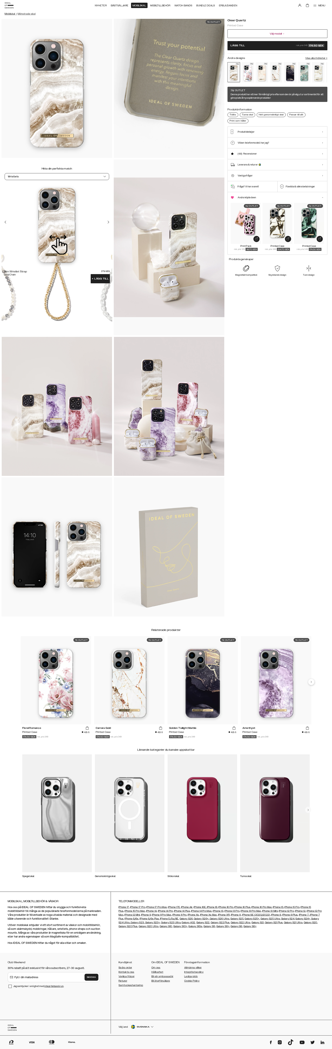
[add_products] (256, 239)
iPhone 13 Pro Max (251, 911)
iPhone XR (224, 914)
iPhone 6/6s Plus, (149, 918)
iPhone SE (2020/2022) (256, 914)
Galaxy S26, (186, 918)
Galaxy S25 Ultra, (271, 918)
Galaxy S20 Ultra (149, 926)
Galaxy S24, (288, 918)
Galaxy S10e (195, 926)
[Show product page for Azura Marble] (304, 72)
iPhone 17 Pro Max (156, 907)
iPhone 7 (304, 914)
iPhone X (236, 914)
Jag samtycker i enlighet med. (38, 986)
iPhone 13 (218, 911)
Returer (123, 981)
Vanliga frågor (126, 976)
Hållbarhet (157, 972)
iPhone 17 (124, 907)
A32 (192, 922)
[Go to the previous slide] (5, 222)
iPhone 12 (300, 911)
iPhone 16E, (200, 907)
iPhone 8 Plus (290, 914)
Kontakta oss (126, 972)
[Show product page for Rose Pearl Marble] (262, 72)
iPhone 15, (278, 907)
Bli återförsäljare (160, 981)
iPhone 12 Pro (286, 911)
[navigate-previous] (311, 682)
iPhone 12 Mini (132, 914)
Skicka (91, 977)
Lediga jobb (191, 976)
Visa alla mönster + (316, 58)
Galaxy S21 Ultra (293, 922)
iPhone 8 (276, 914)
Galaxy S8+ (249, 926)
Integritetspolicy (193, 972)
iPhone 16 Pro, (226, 907)
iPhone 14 (151, 911)
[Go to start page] (9, 5)
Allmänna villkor (193, 967)
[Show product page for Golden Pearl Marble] (318, 72)
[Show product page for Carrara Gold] (276, 72)
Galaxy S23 (137, 922)
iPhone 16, (212, 907)
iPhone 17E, (174, 907)
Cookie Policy (191, 981)
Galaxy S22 (203, 922)
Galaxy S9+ (222, 926)
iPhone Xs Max (208, 914)
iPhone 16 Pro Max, (261, 907)
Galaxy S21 (257, 922)
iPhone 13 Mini (270, 911)
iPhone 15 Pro (291, 907)
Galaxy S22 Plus (220, 922)
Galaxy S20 (310, 922)
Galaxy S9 (209, 926)
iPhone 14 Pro (165, 911)
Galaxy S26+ (201, 918)
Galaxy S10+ (180, 926)
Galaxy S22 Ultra (240, 922)
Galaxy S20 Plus (128, 926)
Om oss (155, 967)
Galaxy (186, 922)
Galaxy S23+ (152, 922)
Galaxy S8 (236, 926)
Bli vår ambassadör (162, 976)
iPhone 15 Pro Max (134, 911)
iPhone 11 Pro (180, 914)
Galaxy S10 (166, 926)
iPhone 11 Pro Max (161, 914)
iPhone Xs (193, 914)
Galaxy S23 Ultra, (171, 922)
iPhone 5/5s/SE (169, 918)
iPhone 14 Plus (182, 911)
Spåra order (125, 967)
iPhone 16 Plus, (242, 907)
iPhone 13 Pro (231, 911)
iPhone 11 (146, 914)
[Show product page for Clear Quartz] (233, 72)
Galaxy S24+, (302, 918)
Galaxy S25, (237, 918)
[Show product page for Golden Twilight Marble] (290, 72)
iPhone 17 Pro (137, 907)
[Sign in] (300, 5)
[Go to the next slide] (108, 222)
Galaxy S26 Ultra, (219, 918)
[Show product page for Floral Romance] (248, 72)
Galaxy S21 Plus (274, 922)
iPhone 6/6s (131, 918)
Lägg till (100, 278)
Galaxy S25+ (252, 918)
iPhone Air (187, 907)
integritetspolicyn (54, 986)
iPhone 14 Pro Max (201, 911)
